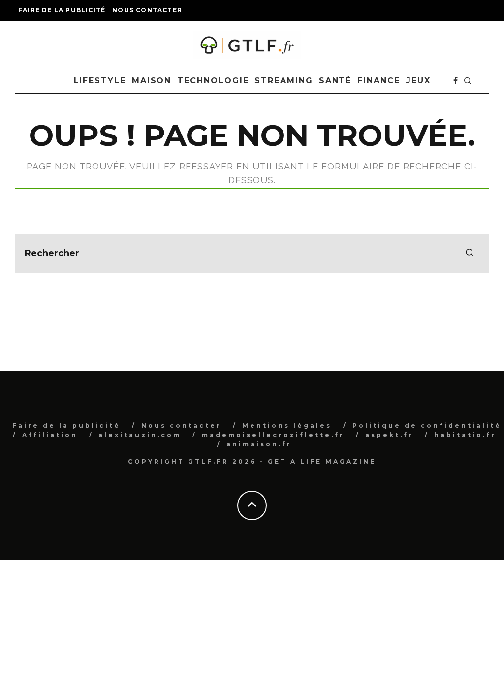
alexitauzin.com (139, 434)
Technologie (213, 80)
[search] (469, 253)
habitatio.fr (465, 434)
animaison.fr (259, 444)
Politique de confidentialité (427, 425)
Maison (152, 80)
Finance (378, 80)
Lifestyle (100, 80)
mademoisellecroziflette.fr (273, 434)
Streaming (283, 80)
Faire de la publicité (61, 10)
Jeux (418, 80)
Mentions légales (287, 425)
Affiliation (50, 434)
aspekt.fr (389, 434)
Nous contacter (147, 10)
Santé (335, 80)
